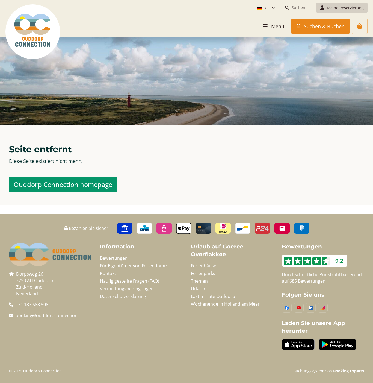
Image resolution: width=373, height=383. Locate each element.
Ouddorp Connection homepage (63, 184)
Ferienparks (203, 273)
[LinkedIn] (311, 308)
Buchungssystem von (328, 370)
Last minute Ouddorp (213, 296)
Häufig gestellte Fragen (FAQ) (129, 281)
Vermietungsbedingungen (127, 289)
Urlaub (198, 289)
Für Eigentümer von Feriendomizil (135, 266)
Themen (199, 281)
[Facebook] (287, 308)
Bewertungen (114, 258)
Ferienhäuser (204, 266)
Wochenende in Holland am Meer (225, 304)
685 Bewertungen (307, 281)
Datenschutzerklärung (123, 296)
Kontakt (108, 273)
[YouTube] (299, 308)
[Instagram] (323, 308)
